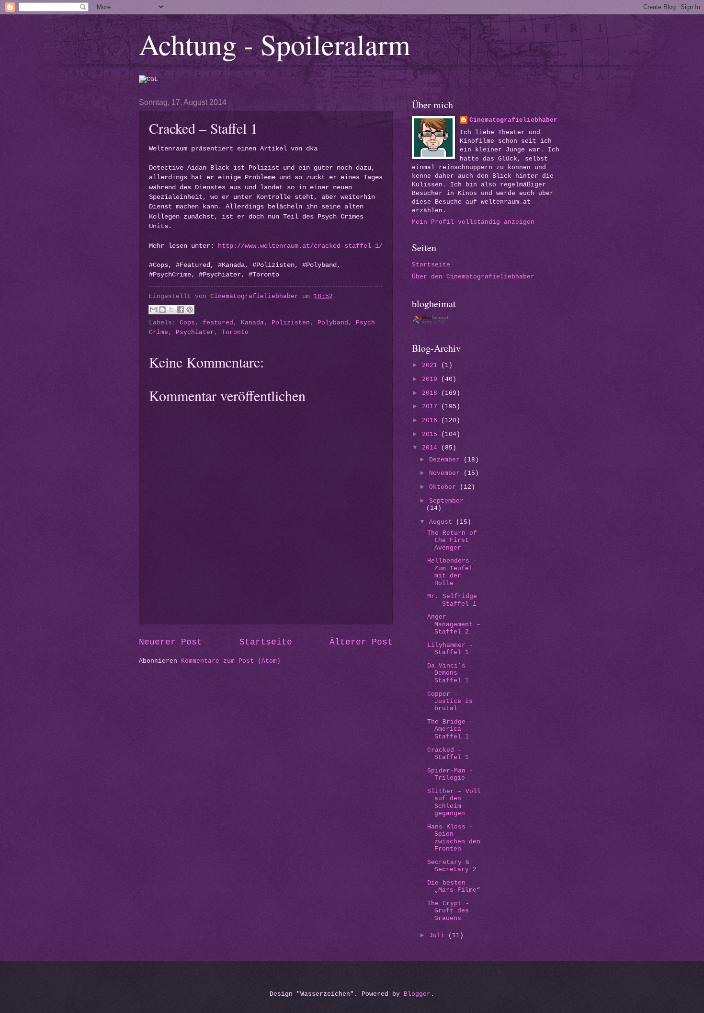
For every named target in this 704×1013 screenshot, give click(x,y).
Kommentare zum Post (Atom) (231, 661)
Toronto (235, 332)
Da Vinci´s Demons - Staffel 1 (448, 673)
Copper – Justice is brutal (450, 702)
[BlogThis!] (162, 309)
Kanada (252, 322)
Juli (438, 935)
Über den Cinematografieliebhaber (473, 276)
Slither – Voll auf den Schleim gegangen (454, 802)
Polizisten (291, 322)
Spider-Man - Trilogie (450, 774)
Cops (187, 322)
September (446, 501)
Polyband (333, 322)
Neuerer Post (170, 642)
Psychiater (195, 332)
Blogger (417, 994)
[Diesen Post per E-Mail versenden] (153, 309)
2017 (431, 406)
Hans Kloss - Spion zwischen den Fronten (453, 837)
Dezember (446, 459)
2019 (431, 379)
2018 (431, 393)
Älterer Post (361, 642)
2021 (431, 365)
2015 (431, 434)
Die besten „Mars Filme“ (453, 886)
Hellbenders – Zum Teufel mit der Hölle (452, 572)
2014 (431, 447)
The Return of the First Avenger (452, 541)
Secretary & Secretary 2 (452, 866)
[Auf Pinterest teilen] (189, 309)
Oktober (444, 487)
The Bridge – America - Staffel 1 (450, 729)
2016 (431, 420)
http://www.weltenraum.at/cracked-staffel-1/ (300, 246)
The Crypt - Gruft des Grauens (448, 911)
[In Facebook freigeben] (180, 309)
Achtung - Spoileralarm (274, 44)
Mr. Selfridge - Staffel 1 (452, 600)
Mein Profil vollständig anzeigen (473, 222)
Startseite (265, 642)
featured (218, 322)
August (442, 522)
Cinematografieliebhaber (513, 120)
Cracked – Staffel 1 (448, 754)
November (446, 473)
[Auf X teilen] (171, 309)
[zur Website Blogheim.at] (439, 322)
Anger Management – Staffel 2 (453, 624)
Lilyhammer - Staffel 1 (450, 649)
